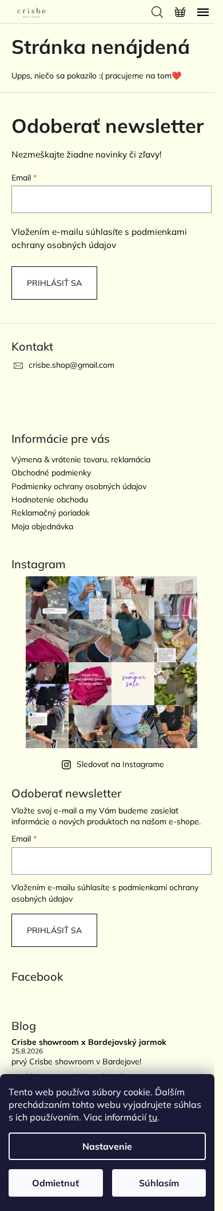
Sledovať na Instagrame (120, 764)
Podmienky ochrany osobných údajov (78, 486)
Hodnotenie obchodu (49, 499)
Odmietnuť (55, 1183)
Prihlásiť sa (54, 283)
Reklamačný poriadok (50, 513)
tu (153, 1117)
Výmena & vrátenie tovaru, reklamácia (80, 459)
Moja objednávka (42, 526)
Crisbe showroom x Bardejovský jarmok (88, 1042)
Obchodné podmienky (51, 472)
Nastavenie (107, 1146)
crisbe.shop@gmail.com (71, 365)
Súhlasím (159, 1183)
